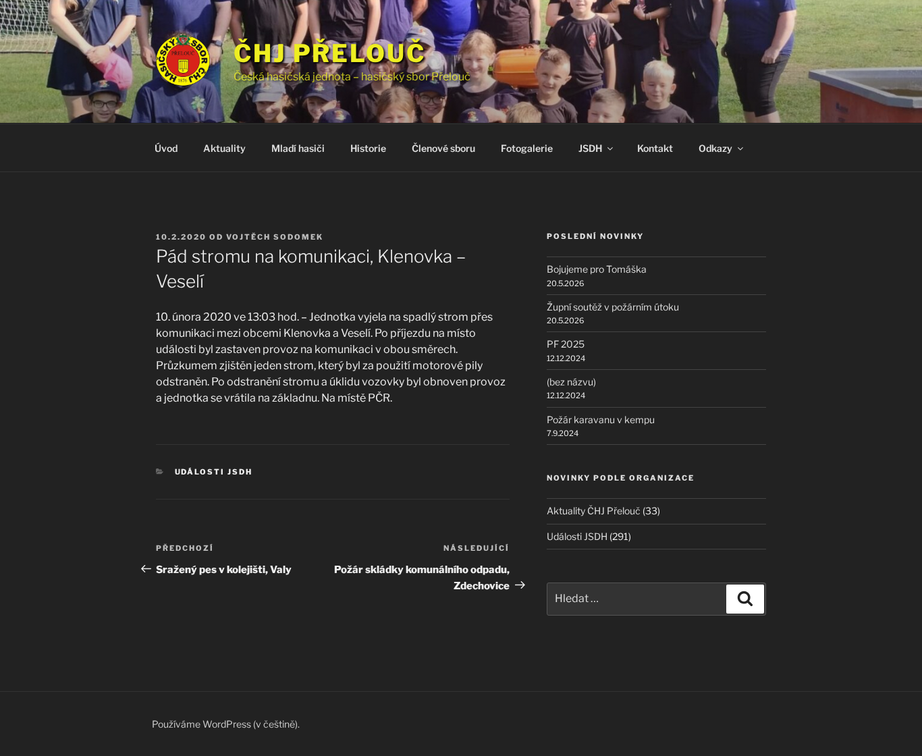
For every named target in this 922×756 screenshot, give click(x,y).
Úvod (166, 148)
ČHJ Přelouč (330, 53)
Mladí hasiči (298, 148)
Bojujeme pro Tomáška (597, 269)
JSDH (590, 148)
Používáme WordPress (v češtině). (226, 724)
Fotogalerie (527, 148)
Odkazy (715, 148)
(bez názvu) (571, 381)
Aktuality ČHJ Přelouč (594, 510)
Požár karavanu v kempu (601, 419)
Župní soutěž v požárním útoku (613, 307)
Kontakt (655, 148)
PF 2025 (566, 344)
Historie (368, 148)
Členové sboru (443, 148)
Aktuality (224, 148)
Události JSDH (214, 472)
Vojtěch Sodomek (274, 237)
